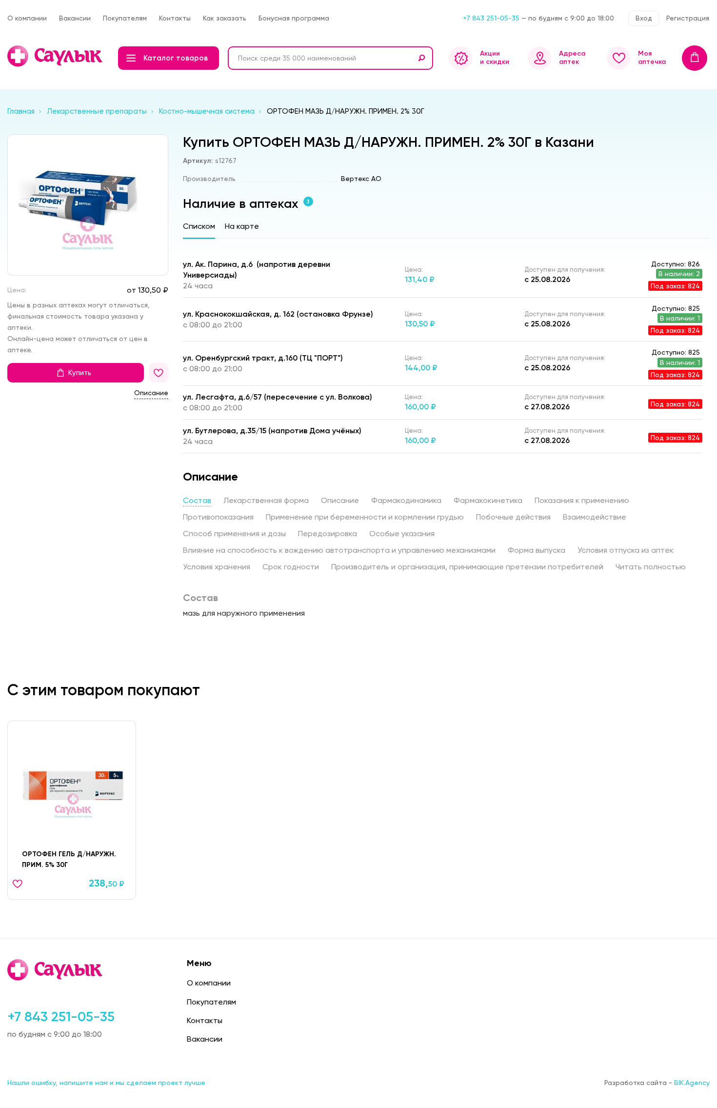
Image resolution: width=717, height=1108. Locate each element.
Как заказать (224, 18)
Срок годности (290, 566)
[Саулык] (55, 56)
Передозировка (327, 533)
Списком (199, 226)
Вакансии (75, 18)
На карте (242, 226)
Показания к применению (582, 500)
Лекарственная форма (266, 500)
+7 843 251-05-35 (491, 18)
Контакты (175, 18)
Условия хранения (216, 566)
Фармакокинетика (488, 500)
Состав (197, 500)
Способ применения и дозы (234, 533)
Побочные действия (513, 517)
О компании (27, 18)
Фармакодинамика (406, 500)
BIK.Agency (692, 1083)
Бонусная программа (294, 18)
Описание (151, 393)
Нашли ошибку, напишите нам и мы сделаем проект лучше (106, 1083)
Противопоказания (218, 517)
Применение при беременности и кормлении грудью (365, 517)
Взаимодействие (594, 517)
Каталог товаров (175, 58)
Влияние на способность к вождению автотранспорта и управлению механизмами (339, 550)
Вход (644, 18)
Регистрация (687, 18)
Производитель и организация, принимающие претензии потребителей (467, 566)
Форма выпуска (536, 550)
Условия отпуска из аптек (626, 550)
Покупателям (125, 18)
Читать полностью (651, 566)
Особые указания (402, 533)
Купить (79, 373)
